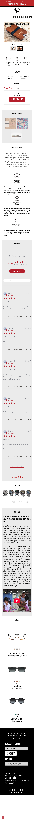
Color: (17, 45)
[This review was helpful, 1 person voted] (25, 419)
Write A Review (17, 271)
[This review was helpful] (25, 456)
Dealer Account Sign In (11, 783)
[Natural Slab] (13, 48)
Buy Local (9, 759)
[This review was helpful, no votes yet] (25, 316)
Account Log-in (17, 736)
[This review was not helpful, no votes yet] (28, 316)
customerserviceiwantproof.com (14, 775)
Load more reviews (17, 466)
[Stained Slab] (20, 48)
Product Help (17, 733)
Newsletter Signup (12, 743)
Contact (17, 738)
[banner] (17, 11)
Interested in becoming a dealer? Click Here (17, 780)
